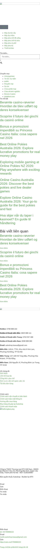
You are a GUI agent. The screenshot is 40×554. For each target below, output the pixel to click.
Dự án (6, 86)
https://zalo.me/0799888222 (10, 542)
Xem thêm (4, 248)
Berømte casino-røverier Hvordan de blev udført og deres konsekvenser (18, 106)
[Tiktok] (14, 387)
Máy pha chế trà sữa (12, 40)
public (6, 81)
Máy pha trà (8, 46)
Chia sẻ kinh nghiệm (12, 91)
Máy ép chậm (9, 35)
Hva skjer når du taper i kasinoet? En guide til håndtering (16, 219)
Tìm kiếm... (4, 53)
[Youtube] (8, 387)
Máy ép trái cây (10, 33)
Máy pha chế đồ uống (12, 38)
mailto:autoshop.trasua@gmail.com (13, 537)
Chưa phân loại (10, 89)
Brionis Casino (9, 94)
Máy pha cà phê (10, 43)
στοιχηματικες (9, 76)
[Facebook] (2, 387)
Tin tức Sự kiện (10, 79)
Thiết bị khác (9, 48)
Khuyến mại (8, 84)
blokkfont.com (9, 96)
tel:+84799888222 (7, 532)
